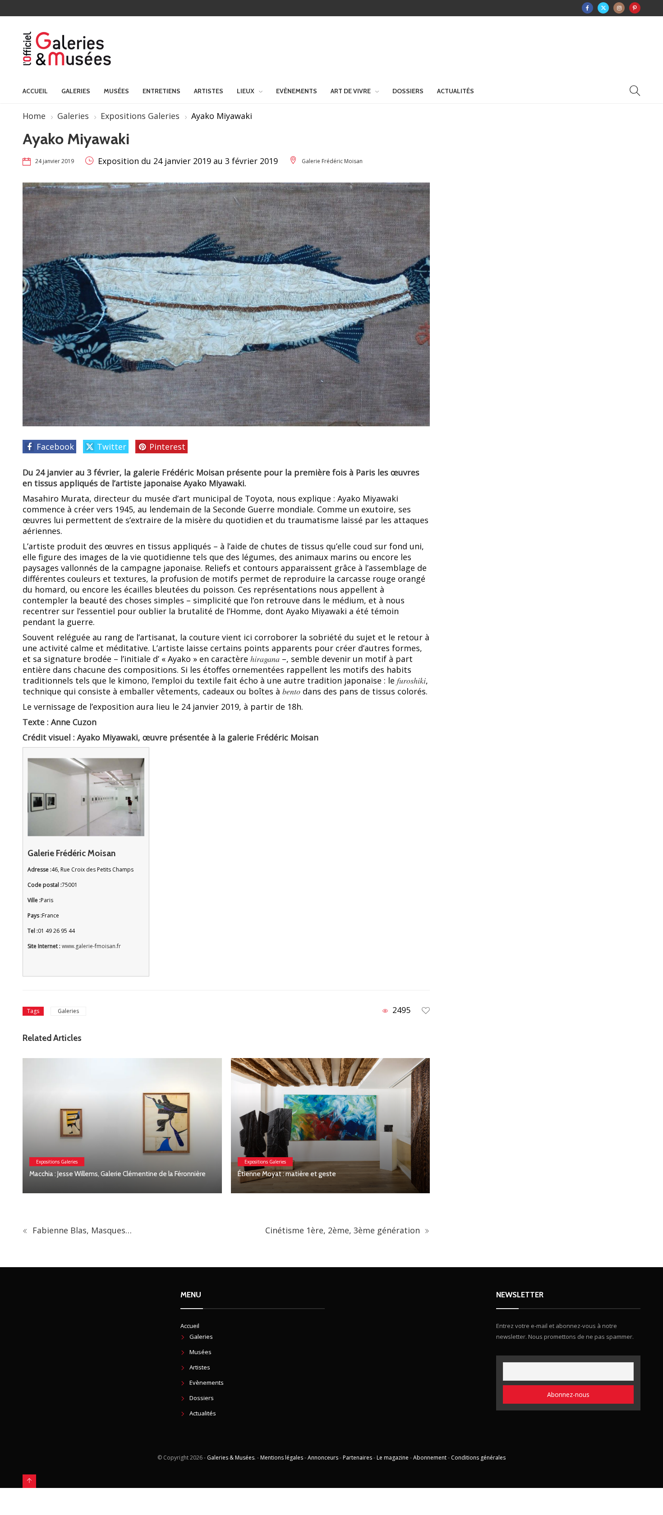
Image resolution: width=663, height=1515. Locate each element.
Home (34, 115)
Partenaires (357, 1457)
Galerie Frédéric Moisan (332, 161)
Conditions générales (478, 1457)
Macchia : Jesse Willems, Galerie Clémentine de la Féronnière (118, 1174)
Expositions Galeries (140, 115)
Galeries (75, 91)
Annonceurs (323, 1457)
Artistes (208, 91)
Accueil (35, 91)
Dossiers (408, 91)
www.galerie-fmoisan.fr (91, 946)
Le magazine (393, 1457)
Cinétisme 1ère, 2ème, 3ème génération (343, 1230)
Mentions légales (281, 1457)
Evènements (296, 91)
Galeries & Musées (230, 1457)
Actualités (455, 91)
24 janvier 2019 (54, 161)
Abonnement (430, 1457)
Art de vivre (351, 91)
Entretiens (161, 91)
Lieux (245, 91)
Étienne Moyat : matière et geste (287, 1174)
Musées (116, 91)
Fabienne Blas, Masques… (81, 1230)
